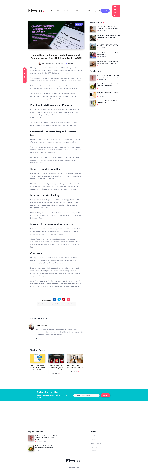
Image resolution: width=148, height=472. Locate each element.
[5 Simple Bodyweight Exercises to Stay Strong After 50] (93, 55)
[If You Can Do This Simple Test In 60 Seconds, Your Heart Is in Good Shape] (93, 78)
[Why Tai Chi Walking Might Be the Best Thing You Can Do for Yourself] (93, 46)
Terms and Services (96, 443)
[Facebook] (114, 6)
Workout (84, 11)
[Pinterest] (114, 12)
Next (81, 366)
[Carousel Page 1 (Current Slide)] (55, 378)
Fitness (78, 11)
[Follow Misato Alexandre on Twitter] (36, 338)
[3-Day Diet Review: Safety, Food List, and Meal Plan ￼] (93, 95)
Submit (105, 395)
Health (73, 11)
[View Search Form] (99, 11)
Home (52, 11)
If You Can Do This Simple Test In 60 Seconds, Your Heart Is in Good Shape (46, 437)
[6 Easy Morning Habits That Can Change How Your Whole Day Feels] (93, 29)
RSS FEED (93, 451)
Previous (31, 366)
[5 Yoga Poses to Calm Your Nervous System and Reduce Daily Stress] (93, 64)
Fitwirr (73, 461)
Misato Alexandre (48, 63)
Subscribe (105, 11)
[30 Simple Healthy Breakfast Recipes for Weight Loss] (93, 103)
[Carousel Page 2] (57, 378)
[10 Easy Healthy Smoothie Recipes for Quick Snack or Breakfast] (93, 86)
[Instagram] (114, 9)
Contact (93, 439)
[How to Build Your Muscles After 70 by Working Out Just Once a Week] (93, 38)
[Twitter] (114, 15)
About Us (93, 436)
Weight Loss (59, 11)
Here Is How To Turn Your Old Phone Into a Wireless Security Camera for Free (75, 367)
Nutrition (66, 11)
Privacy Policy (92, 11)
